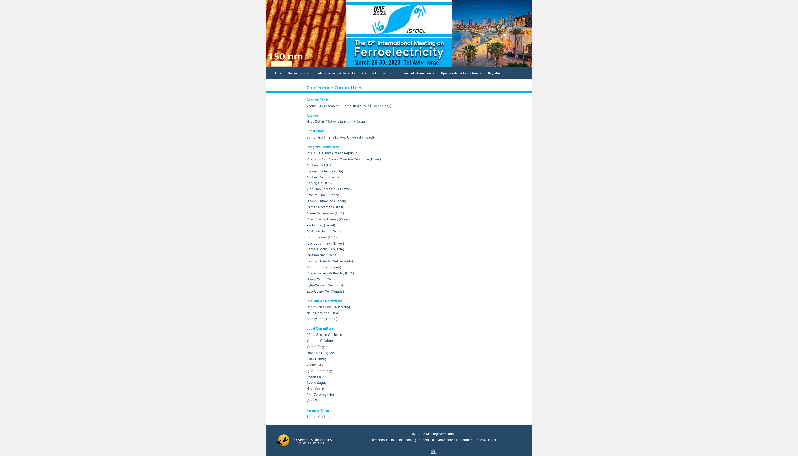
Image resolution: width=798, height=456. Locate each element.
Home (278, 73)
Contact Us (281, 84)
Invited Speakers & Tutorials (335, 73)
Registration (496, 73)
